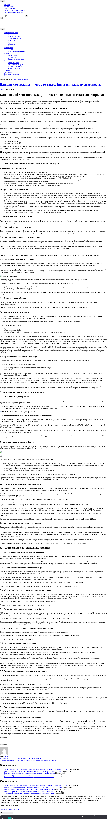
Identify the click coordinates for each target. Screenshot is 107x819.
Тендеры (7, 70)
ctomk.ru (3, 22)
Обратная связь (9, 8)
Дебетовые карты (14, 38)
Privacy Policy (9, 6)
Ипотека (11, 35)
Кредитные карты (14, 36)
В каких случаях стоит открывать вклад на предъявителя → (21, 758)
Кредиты (11, 40)
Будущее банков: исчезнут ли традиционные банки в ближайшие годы (29, 773)
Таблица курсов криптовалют (14, 10)
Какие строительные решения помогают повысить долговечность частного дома (33, 771)
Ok (10, 818)
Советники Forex (14, 68)
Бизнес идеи (12, 55)
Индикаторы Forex (15, 66)
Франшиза (12, 57)
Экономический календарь (13, 12)
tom (1, 90)
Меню (2, 1)
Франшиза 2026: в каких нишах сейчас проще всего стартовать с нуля (29, 777)
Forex (6, 61)
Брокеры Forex (13, 63)
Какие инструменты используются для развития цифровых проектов (28, 775)
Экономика (8, 72)
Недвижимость (9, 76)
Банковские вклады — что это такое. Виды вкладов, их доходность (50, 84)
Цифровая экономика (11, 74)
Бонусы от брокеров (15, 65)
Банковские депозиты (16, 46)
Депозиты (11, 44)
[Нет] (12, 818)
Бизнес (6, 53)
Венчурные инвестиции (17, 51)
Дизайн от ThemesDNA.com (10, 809)
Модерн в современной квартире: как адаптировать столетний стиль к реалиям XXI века (36, 769)
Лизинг (11, 42)
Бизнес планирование (16, 59)
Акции (10, 50)
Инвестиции (8, 48)
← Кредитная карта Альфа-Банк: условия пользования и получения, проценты (28, 760)
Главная (7, 5)
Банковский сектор (11, 33)
